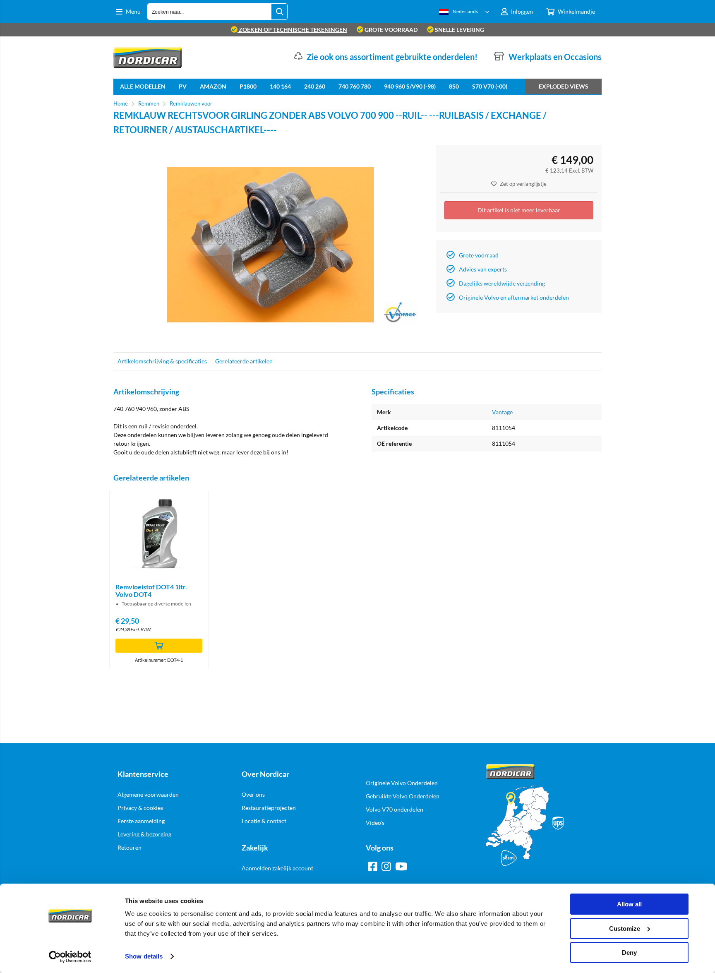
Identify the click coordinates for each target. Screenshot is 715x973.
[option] (270, 244)
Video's (375, 822)
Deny (629, 952)
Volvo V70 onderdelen (394, 809)
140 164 (280, 86)
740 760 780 (354, 86)
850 (454, 86)
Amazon (213, 86)
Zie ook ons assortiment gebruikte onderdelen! (392, 57)
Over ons (253, 794)
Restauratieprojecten (269, 807)
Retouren (130, 847)
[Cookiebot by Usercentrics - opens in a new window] (70, 957)
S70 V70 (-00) (489, 86)
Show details (144, 956)
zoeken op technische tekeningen (292, 29)
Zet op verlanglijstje (523, 183)
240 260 (314, 86)
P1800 (248, 86)
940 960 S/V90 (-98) (410, 86)
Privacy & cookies (140, 807)
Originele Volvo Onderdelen (402, 782)
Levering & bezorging (144, 834)
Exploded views (563, 86)
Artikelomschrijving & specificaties (162, 361)
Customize (624, 928)
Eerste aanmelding (141, 820)
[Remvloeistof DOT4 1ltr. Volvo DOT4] (159, 533)
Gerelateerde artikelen (244, 361)
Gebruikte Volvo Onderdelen (402, 796)
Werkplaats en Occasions (555, 57)
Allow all (629, 904)
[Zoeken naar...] (279, 11)
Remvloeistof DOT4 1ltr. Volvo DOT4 (151, 590)
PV (183, 86)
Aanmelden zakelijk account (277, 868)
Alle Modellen (143, 86)
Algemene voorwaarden (148, 794)
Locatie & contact (264, 820)
